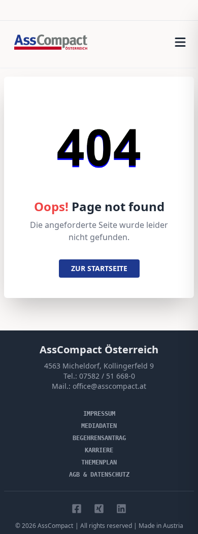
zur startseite (99, 268)
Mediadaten (99, 425)
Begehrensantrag (99, 438)
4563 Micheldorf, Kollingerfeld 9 (99, 366)
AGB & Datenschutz (99, 474)
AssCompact (55, 525)
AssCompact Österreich (99, 349)
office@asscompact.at (109, 386)
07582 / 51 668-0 (107, 376)
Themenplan (99, 462)
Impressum (99, 413)
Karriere (99, 450)
